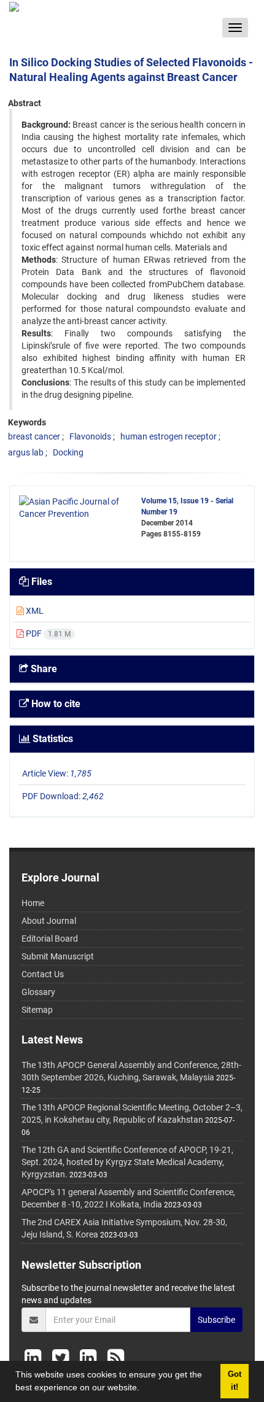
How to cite (54, 704)
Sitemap (37, 1010)
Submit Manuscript (57, 956)
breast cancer (34, 436)
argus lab (26, 452)
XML (34, 611)
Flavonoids (90, 436)
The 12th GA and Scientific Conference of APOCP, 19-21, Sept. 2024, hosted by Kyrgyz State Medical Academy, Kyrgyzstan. (127, 1162)
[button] (144, 1389)
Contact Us (42, 974)
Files (40, 581)
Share (42, 669)
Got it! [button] (234, 1381)
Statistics (51, 739)
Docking (68, 452)
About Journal (48, 921)
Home (32, 903)
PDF (47, 633)
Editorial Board (49, 938)
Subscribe (216, 1320)
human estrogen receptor (168, 436)
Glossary (38, 992)
